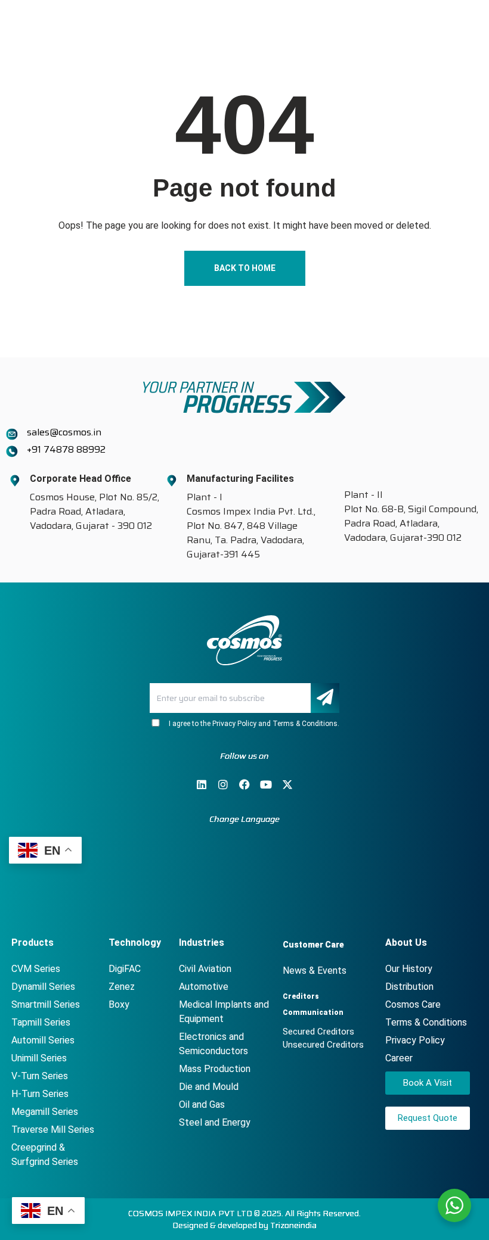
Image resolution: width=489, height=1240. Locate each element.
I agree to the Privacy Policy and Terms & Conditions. (252, 723)
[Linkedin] (201, 784)
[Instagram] (223, 784)
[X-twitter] (287, 784)
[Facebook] (244, 784)
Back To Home (245, 268)
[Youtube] (266, 784)
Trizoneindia (293, 1225)
